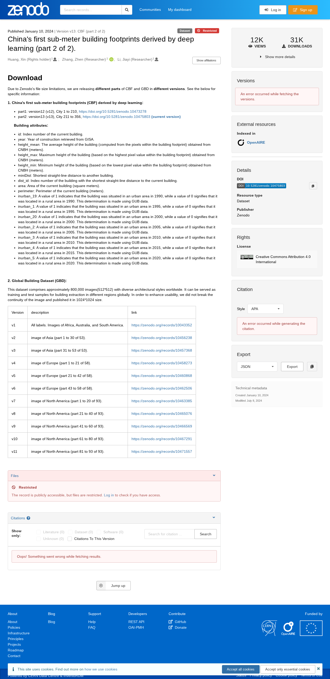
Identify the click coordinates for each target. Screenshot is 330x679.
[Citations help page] (29, 518)
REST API (136, 622)
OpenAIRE (256, 142)
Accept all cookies (240, 669)
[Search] (127, 10)
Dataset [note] (185, 30)
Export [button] (292, 367)
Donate (180, 627)
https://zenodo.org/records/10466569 (161, 426)
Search (205, 534)
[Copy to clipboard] (313, 185)
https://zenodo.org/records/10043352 (161, 325)
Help (92, 622)
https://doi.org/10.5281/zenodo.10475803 (132, 117)
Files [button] (15, 476)
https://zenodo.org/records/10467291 (161, 439)
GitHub (180, 622)
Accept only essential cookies (287, 669)
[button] (277, 259)
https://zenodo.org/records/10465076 (161, 413)
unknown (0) (53, 539)
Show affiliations (206, 60)
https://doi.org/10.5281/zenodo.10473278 (112, 111)
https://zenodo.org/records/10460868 (161, 376)
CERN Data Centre (43, 676)
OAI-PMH (136, 627)
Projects (14, 644)
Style (241, 309)
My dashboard (180, 9)
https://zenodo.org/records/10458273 (161, 363)
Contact (14, 656)
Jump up (118, 586)
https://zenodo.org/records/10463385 (161, 401)
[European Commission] (311, 635)
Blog (51, 622)
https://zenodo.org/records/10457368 (161, 350)
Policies (14, 627)
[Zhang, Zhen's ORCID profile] (110, 59)
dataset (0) (84, 532)
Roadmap (16, 650)
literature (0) (53, 532)
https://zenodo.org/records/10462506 (161, 388)
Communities (150, 9)
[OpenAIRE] (288, 635)
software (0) (113, 532)
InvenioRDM (73, 676)
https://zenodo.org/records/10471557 (161, 451)
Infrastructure (19, 633)
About (12, 622)
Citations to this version (94, 539)
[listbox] (266, 309)
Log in (275, 10)
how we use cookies (101, 669)
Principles (15, 639)
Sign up (305, 10)
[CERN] (269, 635)
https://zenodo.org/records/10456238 (161, 338)
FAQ (91, 627)
